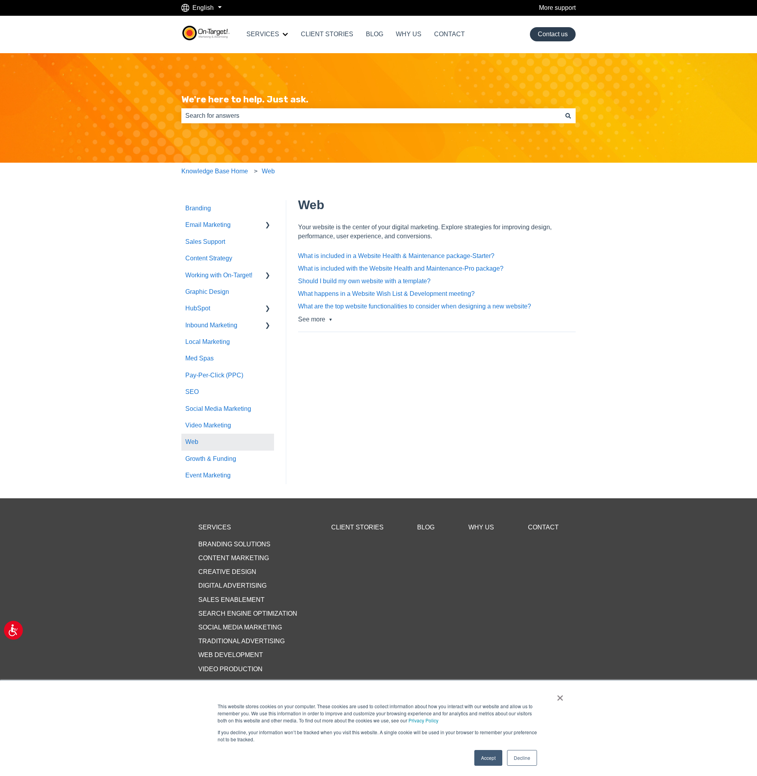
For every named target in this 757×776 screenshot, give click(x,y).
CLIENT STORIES (327, 34)
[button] (267, 225)
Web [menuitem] (191, 441)
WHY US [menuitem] (481, 527)
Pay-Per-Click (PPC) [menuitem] (214, 375)
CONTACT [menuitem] (543, 527)
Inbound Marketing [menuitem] (211, 325)
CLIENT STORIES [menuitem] (357, 527)
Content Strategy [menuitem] (208, 258)
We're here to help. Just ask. (244, 99)
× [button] (560, 695)
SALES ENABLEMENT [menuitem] (231, 599)
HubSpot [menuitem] (197, 308)
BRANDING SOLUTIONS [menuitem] (234, 544)
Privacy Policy (423, 720)
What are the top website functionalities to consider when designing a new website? (414, 306)
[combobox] (371, 115)
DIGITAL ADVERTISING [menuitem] (232, 585)
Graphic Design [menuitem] (207, 291)
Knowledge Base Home (214, 171)
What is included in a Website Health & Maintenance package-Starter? (396, 255)
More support (557, 7)
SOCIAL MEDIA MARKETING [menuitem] (240, 627)
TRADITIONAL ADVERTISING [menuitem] (241, 641)
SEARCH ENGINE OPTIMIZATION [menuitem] (247, 613)
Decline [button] (522, 757)
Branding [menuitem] (198, 208)
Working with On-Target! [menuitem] (218, 275)
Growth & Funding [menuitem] (210, 458)
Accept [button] (488, 757)
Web (268, 171)
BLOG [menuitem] (425, 527)
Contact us (553, 34)
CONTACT (449, 34)
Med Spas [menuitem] (199, 358)
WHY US (408, 34)
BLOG (374, 34)
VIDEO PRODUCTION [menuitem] (230, 669)
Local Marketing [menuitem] (207, 341)
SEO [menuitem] (192, 391)
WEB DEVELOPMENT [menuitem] (230, 655)
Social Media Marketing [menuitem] (218, 408)
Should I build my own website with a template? (364, 281)
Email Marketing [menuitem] (208, 224)
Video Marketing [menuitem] (208, 425)
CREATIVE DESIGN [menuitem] (227, 571)
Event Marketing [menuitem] (208, 475)
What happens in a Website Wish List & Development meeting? (386, 293)
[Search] (568, 115)
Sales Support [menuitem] (205, 241)
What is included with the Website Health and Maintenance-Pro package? (400, 268)
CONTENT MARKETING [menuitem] (233, 558)
